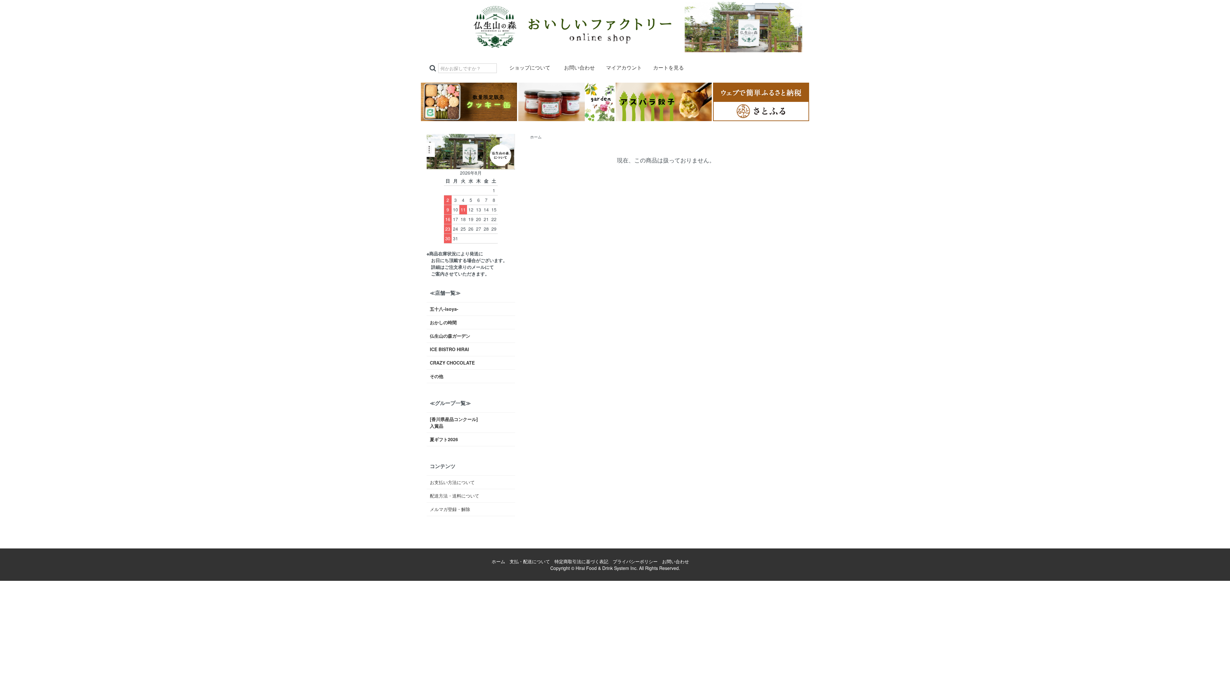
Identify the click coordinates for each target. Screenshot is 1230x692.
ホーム (536, 136)
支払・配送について (530, 561)
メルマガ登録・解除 (450, 509)
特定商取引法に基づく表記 (581, 561)
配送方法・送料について (454, 495)
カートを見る (668, 67)
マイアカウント (624, 67)
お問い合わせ (579, 67)
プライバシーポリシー (635, 561)
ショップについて (529, 67)
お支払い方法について (452, 482)
